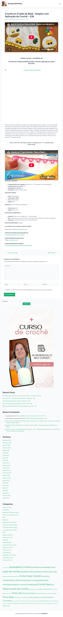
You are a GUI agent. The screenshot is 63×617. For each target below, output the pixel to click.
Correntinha (45, 576)
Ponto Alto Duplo (28, 593)
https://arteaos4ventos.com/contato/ (14, 234)
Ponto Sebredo (7, 603)
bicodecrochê (51, 572)
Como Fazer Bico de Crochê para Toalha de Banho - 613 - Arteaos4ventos (25, 429)
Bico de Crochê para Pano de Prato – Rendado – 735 (16, 401)
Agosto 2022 (6, 450)
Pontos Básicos (7, 552)
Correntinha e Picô (11, 580)
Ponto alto (17, 593)
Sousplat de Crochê (8, 557)
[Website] (50, 284)
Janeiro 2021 (6, 498)
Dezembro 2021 (7, 470)
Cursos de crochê (18, 588)
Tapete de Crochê (7, 560)
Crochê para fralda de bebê (10, 527)
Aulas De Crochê (7, 507)
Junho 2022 (6, 455)
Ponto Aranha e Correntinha (50, 593)
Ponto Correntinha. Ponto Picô (17, 601)
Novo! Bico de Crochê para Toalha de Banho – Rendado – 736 (19, 398)
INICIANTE (5, 540)
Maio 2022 (5, 458)
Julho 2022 (6, 453)
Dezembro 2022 (7, 440)
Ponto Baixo (8, 597)
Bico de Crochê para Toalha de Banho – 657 (35, 418)
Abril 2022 (5, 460)
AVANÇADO (6, 510)
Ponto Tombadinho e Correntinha (51, 603)
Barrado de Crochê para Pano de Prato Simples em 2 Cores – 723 (20, 406)
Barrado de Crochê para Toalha (11, 512)
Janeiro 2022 (6, 468)
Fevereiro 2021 (6, 495)
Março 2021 (6, 493)
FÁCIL (4, 532)
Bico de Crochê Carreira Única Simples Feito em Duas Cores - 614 (23, 421)
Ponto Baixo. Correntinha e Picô (22, 597)
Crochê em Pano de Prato (9, 522)
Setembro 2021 (7, 478)
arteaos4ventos (23, 229)
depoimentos (31, 589)
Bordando (5, 520)
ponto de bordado (33, 601)
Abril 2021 (5, 490)
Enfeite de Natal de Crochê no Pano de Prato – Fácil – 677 (31, 416)
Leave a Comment (9, 19)
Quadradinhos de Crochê (9, 555)
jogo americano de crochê (9, 545)
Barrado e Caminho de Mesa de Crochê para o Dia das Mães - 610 (23, 425)
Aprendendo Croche (20, 567)
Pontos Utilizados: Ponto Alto (38, 603)
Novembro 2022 (7, 443)
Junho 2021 (6, 485)
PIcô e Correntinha (45, 589)
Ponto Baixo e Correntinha (40, 597)
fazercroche (36, 589)
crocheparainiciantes (39, 580)
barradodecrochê (39, 572)
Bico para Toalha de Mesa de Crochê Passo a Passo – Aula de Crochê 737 (22, 395)
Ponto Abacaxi (9, 593)
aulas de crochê (11, 571)
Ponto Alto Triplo (39, 593)
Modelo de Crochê (7, 547)
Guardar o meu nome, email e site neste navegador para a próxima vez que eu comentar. (29, 290)
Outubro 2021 (6, 475)
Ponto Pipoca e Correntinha (49, 601)
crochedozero (25, 580)
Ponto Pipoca (40, 601)
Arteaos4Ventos (15, 3)
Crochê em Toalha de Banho (10, 525)
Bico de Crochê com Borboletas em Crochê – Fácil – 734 (17, 403)
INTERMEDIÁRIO (7, 542)
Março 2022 (6, 463)
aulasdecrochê (26, 572)
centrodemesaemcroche (13, 576)
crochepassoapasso (11, 584)
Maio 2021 (5, 488)
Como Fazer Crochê (30, 576)
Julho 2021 (5, 483)
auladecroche (49, 567)
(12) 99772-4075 (13, 240)
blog (4, 517)
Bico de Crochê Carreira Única (10, 515)
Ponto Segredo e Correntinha (25, 603)
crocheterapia (31, 584)
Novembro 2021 (7, 473)
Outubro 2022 (6, 445)
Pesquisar (5, 301)
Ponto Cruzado (27, 601)
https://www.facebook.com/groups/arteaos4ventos (18, 245)
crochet (22, 585)
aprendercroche (37, 567)
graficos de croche (7, 535)
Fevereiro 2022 (7, 465)
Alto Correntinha (6, 567)
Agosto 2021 (6, 480)
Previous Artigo (12, 252)
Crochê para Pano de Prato (10, 530)
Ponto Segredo (14, 603)
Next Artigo (52, 252)
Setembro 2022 (7, 448)
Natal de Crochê (7, 550)
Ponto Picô (6, 606)
